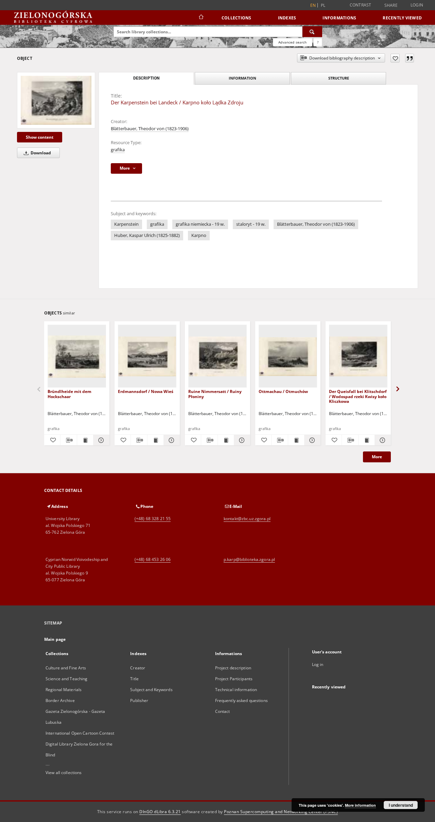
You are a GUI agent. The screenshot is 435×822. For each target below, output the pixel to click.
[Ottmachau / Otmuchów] (288, 356)
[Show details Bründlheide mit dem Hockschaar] (100, 440)
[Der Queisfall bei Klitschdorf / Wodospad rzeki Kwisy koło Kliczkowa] (358, 356)
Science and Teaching (66, 679)
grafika (118, 150)
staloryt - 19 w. (250, 224)
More (377, 457)
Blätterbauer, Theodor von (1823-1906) (150, 129)
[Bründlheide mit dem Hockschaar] (77, 356)
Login (417, 5)
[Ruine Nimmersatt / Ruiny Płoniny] (217, 356)
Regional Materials (64, 689)
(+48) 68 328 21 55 (153, 518)
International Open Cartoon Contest (80, 733)
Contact (222, 711)
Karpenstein (126, 224)
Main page (55, 639)
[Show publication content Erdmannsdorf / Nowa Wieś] (155, 440)
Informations (339, 18)
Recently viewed (402, 18)
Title (134, 679)
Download (40, 153)
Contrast (360, 5)
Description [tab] (146, 78)
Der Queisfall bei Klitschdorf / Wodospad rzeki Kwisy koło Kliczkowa (358, 396)
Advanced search (292, 42)
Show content (39, 137)
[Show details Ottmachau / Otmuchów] (311, 440)
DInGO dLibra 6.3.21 (160, 812)
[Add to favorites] (395, 58)
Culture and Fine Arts (66, 668)
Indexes (287, 18)
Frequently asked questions (241, 700)
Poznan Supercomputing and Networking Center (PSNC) (281, 812)
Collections (236, 18)
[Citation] (409, 58)
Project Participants (234, 679)
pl (323, 5)
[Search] (312, 31)
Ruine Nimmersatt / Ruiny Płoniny (215, 394)
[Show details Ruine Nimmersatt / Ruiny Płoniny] (241, 440)
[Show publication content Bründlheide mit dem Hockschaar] (85, 440)
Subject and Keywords (151, 689)
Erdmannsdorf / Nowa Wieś (145, 391)
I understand (401, 805)
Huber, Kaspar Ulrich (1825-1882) (147, 235)
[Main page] (200, 17)
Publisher (139, 700)
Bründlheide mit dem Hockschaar (69, 394)
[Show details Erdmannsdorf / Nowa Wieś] (171, 440)
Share (391, 5)
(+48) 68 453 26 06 (153, 559)
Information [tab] (242, 78)
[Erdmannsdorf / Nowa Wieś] (147, 356)
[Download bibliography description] (68, 440)
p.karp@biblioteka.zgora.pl (249, 559)
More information (360, 805)
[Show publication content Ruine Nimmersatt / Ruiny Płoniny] (226, 440)
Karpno (198, 235)
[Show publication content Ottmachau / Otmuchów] (296, 440)
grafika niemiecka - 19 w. (200, 224)
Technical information (236, 689)
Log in (318, 664)
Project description (233, 668)
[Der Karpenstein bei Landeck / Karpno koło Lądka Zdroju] (56, 100)
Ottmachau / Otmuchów (283, 391)
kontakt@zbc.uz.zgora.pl (247, 518)
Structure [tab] (338, 78)
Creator (137, 668)
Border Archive (60, 700)
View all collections (64, 772)
